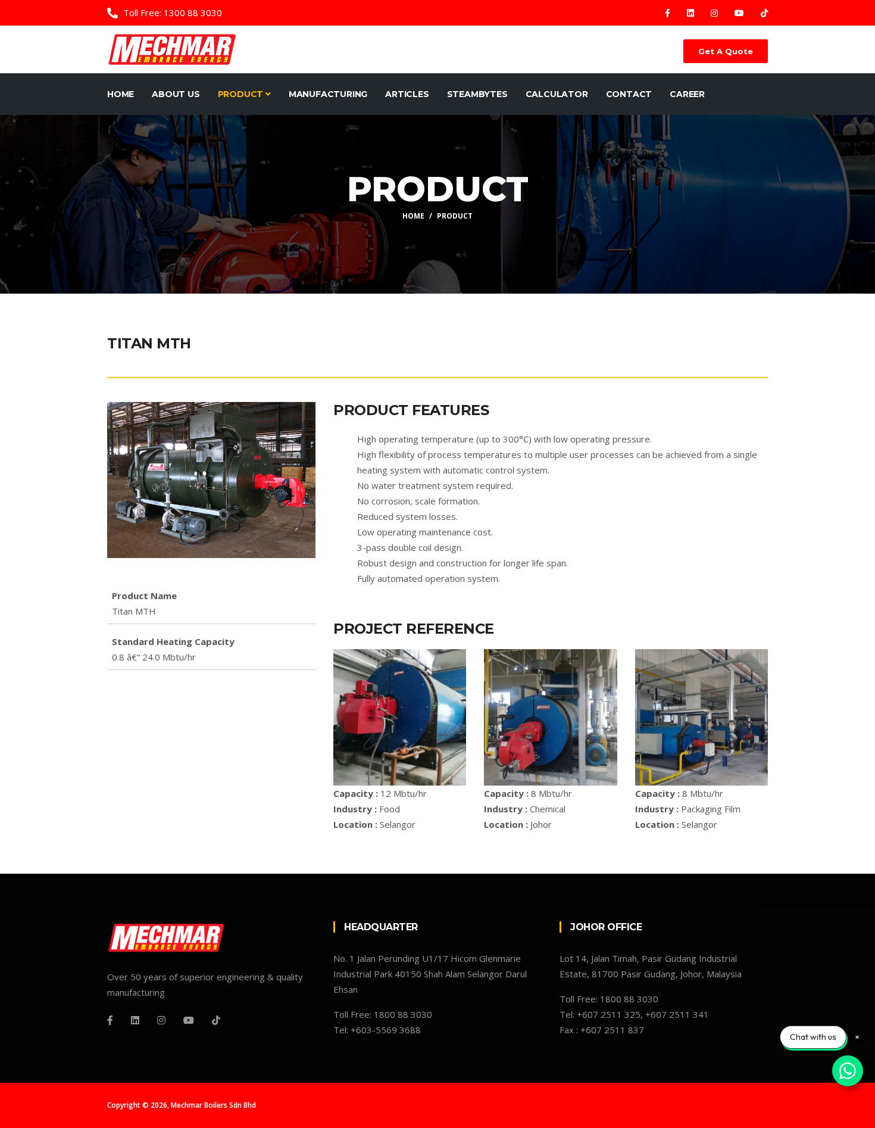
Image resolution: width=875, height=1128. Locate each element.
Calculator (557, 94)
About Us (175, 94)
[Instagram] (715, 13)
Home (120, 94)
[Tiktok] (764, 13)
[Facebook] (669, 13)
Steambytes (477, 94)
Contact (629, 94)
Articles (407, 94)
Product (241, 94)
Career (687, 94)
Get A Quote (725, 51)
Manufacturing (328, 94)
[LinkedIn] (692, 13)
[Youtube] (740, 13)
